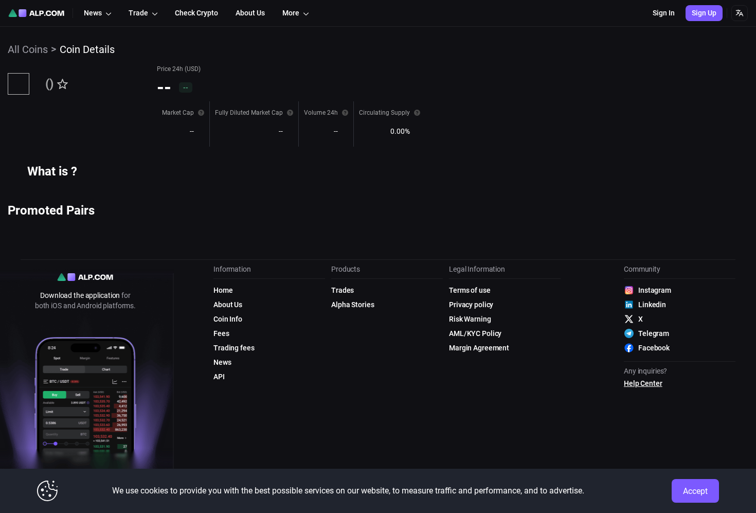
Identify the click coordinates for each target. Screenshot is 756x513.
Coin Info (227, 319)
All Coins (28, 49)
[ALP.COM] (36, 13)
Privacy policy (471, 304)
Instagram (654, 290)
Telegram (653, 333)
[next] (92, 226)
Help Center (643, 383)
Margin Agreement (479, 348)
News (222, 362)
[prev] (11, 226)
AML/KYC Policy (475, 333)
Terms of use (470, 290)
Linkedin (652, 304)
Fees (221, 333)
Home (223, 290)
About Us (227, 304)
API (219, 377)
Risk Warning (470, 319)
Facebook (654, 348)
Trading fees (234, 348)
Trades (342, 290)
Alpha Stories (352, 304)
